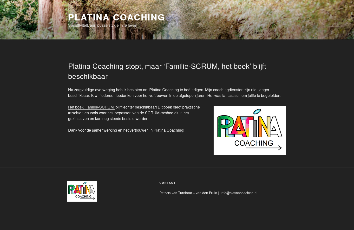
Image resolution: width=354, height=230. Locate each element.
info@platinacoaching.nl (239, 192)
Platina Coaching (116, 17)
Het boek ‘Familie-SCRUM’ (91, 107)
